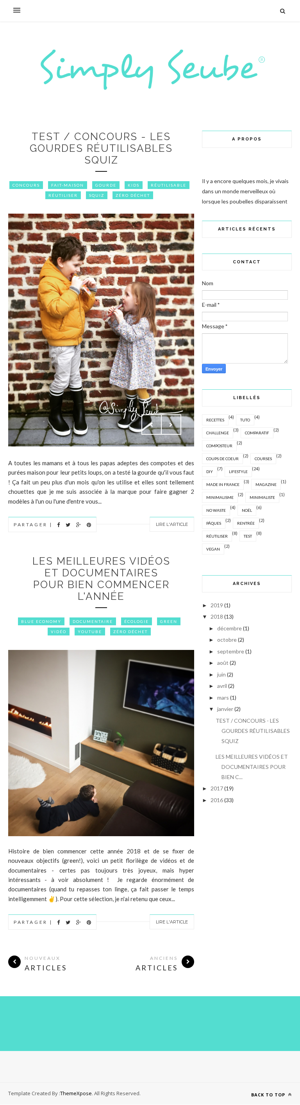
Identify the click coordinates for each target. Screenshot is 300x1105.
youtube (90, 631)
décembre (229, 628)
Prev (151, 424)
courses (263, 458)
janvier (225, 708)
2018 (217, 616)
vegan (213, 549)
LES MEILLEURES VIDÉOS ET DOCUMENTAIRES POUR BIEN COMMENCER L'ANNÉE (101, 578)
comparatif (257, 432)
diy (209, 471)
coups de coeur (222, 458)
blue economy (41, 621)
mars (223, 697)
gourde (105, 185)
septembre (230, 651)
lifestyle (238, 471)
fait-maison (67, 185)
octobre (227, 639)
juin (221, 674)
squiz (96, 195)
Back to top (269, 1095)
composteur (219, 445)
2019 (217, 605)
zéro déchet (133, 195)
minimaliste (262, 497)
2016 (217, 800)
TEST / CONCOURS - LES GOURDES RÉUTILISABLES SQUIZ (101, 148)
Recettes (215, 420)
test (248, 536)
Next (171, 424)
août (223, 662)
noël (247, 510)
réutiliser (63, 195)
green (168, 621)
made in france (222, 484)
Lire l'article (172, 524)
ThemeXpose (76, 1093)
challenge (217, 432)
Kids (133, 185)
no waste (216, 510)
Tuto (245, 420)
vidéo (58, 631)
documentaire (93, 621)
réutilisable (168, 185)
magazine (266, 484)
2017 (217, 788)
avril (222, 685)
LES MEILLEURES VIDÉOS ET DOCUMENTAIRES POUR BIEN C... (252, 766)
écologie (136, 621)
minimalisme (220, 497)
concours (26, 185)
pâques (213, 523)
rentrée (246, 523)
